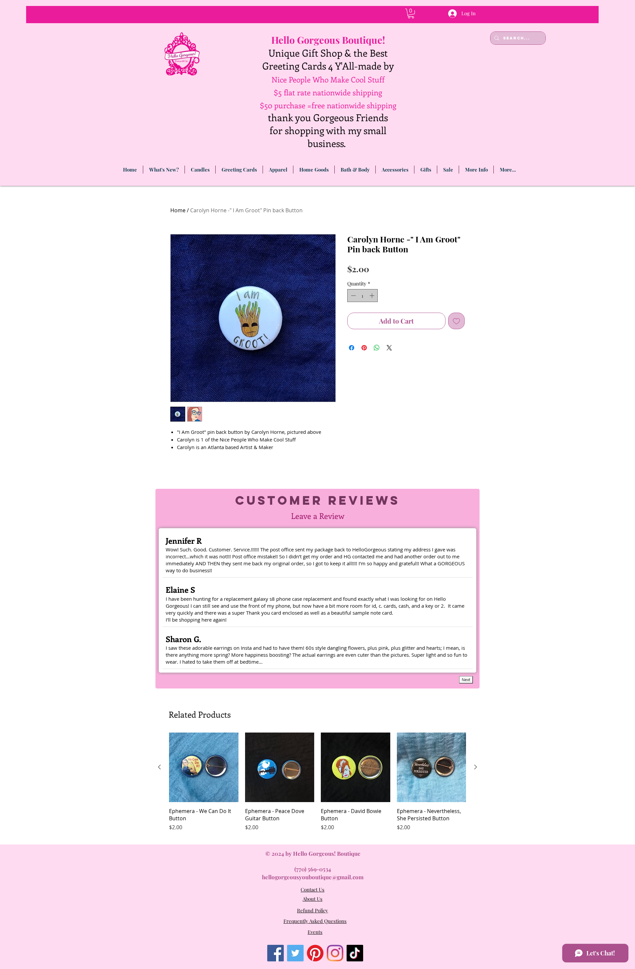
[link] (411, 13)
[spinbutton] (362, 295)
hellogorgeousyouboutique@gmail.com (312, 877)
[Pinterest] (315, 953)
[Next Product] (476, 767)
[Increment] (372, 295)
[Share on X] (389, 348)
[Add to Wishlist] (456, 321)
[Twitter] (295, 953)
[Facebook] (275, 953)
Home (178, 210)
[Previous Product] (159, 767)
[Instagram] (335, 953)
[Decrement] (352, 295)
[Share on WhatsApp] (377, 348)
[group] (317, 785)
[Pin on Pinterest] (364, 348)
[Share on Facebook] (352, 348)
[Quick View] (203, 767)
